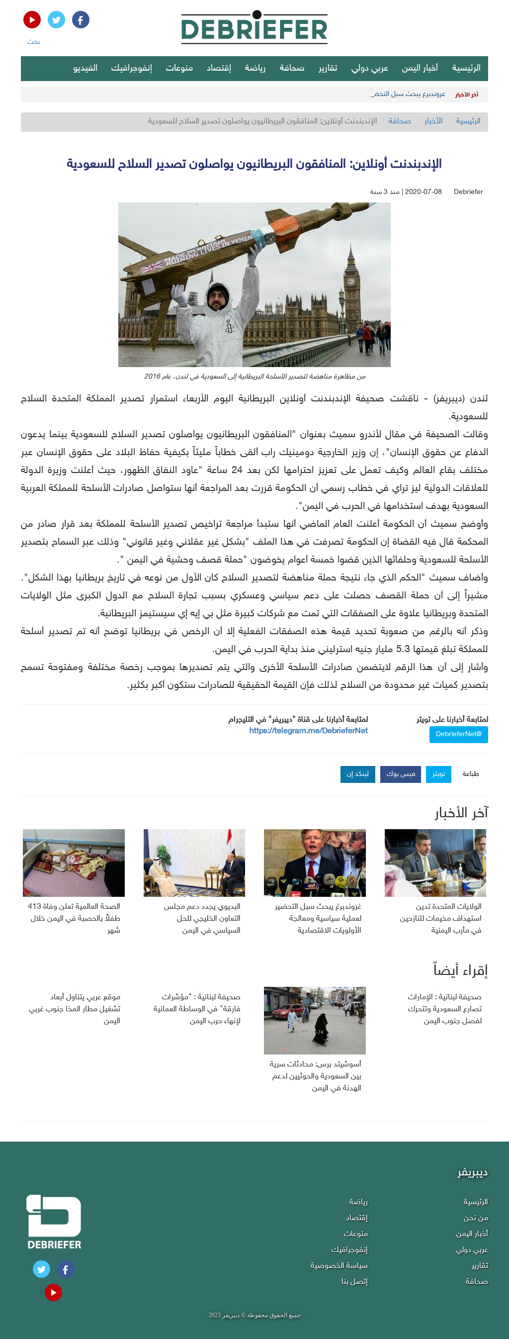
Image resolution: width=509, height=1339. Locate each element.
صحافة (292, 68)
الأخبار (433, 121)
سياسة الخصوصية (339, 1266)
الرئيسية (466, 68)
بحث (33, 42)
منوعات (179, 68)
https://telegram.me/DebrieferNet (309, 731)
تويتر (438, 774)
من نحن (476, 1218)
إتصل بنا (354, 1282)
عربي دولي (369, 68)
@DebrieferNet (459, 734)
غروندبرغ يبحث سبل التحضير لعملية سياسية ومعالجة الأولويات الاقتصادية (344, 94)
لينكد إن (358, 774)
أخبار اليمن (420, 68)
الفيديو (85, 68)
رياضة (255, 68)
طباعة (471, 774)
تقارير (328, 68)
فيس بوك (401, 774)
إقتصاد (219, 68)
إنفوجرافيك (131, 68)
